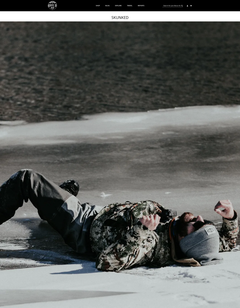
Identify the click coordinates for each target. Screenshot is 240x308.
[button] (187, 5)
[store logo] (52, 5)
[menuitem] (99, 5)
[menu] (121, 5)
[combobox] (172, 5)
